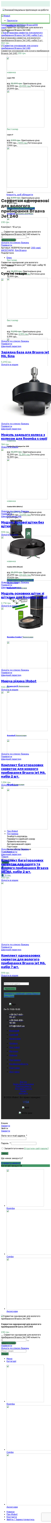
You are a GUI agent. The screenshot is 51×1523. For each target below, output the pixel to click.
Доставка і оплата (23, 1089)
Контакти (23, 1093)
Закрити (5, 1126)
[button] (9, 364)
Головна (5, 25)
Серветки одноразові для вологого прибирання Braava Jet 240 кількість (21, 233)
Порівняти (6, 245)
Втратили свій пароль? (36, 1148)
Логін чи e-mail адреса (14, 1135)
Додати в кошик (8, 240)
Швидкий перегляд (11, 346)
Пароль (6, 1143)
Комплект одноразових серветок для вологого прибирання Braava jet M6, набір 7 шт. (23, 961)
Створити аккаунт (11, 1163)
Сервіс (23, 1091)
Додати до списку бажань (15, 242)
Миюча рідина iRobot (18, 681)
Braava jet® (18, 686)
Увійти (4, 1153)
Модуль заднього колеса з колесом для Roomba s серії (24, 437)
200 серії (36, 247)
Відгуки (23, 1082)
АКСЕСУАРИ (15, 25)
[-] (2, 232)
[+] (28, 237)
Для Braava (28, 25)
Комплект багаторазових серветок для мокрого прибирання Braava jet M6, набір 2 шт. (23, 770)
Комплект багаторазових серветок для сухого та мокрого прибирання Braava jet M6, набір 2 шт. (24, 866)
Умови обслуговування (23, 1084)
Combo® (20, 214)
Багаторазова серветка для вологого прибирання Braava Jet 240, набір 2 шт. (22, 39)
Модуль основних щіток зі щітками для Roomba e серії (24, 595)
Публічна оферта (23, 1086)
